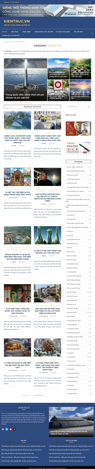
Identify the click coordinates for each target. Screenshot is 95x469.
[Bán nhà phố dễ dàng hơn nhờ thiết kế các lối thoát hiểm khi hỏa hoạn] (47, 293)
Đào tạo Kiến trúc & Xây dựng (79, 223)
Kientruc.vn (4, 413)
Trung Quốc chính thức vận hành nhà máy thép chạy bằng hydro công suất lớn (47, 138)
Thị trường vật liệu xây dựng (79, 336)
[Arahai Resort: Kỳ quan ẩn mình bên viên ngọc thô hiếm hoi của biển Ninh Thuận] (17, 235)
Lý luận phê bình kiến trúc (79, 276)
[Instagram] (14, 429)
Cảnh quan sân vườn (79, 175)
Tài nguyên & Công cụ (79, 328)
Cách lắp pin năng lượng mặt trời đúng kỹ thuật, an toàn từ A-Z (21, 450)
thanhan (14, 145)
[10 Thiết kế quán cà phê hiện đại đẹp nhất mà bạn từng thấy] (17, 347)
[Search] (92, 33)
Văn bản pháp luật (79, 381)
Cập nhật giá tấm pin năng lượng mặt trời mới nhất (17, 453)
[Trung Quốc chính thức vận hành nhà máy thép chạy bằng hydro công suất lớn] (47, 120)
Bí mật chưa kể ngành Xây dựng (79, 171)
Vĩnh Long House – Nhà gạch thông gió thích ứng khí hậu (19, 457)
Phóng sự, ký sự (79, 304)
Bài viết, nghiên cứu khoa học (79, 167)
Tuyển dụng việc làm (79, 377)
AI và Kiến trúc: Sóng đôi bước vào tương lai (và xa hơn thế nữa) (17, 311)
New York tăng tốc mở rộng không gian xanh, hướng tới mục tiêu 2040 (58, 74)
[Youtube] (10, 429)
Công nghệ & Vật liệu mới (44, 32)
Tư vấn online (79, 369)
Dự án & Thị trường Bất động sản (79, 211)
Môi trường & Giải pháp (79, 284)
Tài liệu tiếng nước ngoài (79, 320)
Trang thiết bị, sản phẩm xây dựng (79, 365)
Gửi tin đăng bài (15, 2)
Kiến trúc (14, 32)
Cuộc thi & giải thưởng (79, 195)
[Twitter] (6, 429)
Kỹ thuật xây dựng (63, 32)
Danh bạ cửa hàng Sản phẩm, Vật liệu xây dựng (78, 200)
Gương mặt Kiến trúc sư (79, 239)
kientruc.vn (63, 468)
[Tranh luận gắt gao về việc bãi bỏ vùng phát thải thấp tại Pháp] (58, 90)
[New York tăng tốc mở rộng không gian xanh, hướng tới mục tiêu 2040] (58, 68)
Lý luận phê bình (79, 272)
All (83, 441)
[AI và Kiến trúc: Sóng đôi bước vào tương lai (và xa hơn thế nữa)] (17, 293)
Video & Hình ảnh (79, 389)
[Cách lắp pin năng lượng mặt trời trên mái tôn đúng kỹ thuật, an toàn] (71, 422)
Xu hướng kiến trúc (79, 393)
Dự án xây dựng (79, 219)
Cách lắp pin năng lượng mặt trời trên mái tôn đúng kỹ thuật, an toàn (23, 446)
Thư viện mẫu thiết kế (79, 345)
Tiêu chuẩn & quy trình (79, 349)
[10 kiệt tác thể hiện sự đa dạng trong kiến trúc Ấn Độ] (17, 177)
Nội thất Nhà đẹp (79, 292)
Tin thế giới (79, 353)
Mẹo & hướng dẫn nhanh (79, 280)
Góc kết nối (78, 32)
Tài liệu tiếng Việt (79, 324)
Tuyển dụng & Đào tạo (79, 373)
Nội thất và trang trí (79, 296)
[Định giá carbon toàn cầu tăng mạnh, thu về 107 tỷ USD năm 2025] (80, 68)
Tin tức (4, 32)
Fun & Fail (79, 231)
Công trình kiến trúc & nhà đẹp (79, 191)
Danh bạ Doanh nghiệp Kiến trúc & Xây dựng (78, 206)
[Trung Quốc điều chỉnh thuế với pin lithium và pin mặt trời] (25, 79)
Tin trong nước (79, 357)
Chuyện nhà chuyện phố (10, 35)
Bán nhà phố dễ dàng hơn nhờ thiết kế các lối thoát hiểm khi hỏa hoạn (47, 311)
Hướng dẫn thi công (79, 243)
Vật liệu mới (79, 385)
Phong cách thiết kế (79, 300)
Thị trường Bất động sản (79, 332)
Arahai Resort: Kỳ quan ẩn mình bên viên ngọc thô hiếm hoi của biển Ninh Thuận (17, 257)
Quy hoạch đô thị (79, 312)
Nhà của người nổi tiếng (79, 288)
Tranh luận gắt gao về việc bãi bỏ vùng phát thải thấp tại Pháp (57, 96)
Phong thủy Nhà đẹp (79, 308)
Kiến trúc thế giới (79, 259)
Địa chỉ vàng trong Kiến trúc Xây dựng (79, 227)
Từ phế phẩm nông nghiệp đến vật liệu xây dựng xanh (18, 461)
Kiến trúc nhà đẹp (79, 255)
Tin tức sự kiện (14, 41)
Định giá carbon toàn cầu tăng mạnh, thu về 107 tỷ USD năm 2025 (80, 74)
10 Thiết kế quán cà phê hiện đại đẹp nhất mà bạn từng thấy (17, 365)
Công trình (26, 32)
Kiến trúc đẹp (79, 251)
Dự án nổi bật (79, 215)
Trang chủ (6, 41)
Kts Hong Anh (14, 197)
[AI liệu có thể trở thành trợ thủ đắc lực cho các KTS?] (47, 235)
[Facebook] (90, 2)
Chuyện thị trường (79, 183)
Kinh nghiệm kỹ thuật (79, 264)
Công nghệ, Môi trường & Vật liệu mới (79, 187)
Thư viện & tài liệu (79, 341)
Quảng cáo (6, 2)
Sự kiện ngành (79, 316)
